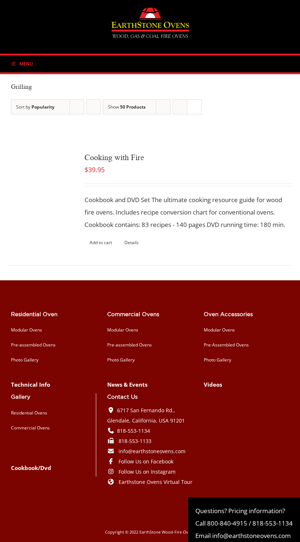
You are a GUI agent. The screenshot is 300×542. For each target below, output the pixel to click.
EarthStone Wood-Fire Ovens (167, 532)
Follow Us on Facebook (146, 461)
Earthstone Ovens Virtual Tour (155, 481)
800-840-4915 (227, 523)
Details (131, 242)
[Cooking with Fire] (40, 183)
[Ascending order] (93, 106)
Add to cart (101, 242)
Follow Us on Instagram (147, 471)
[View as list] (194, 107)
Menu (26, 64)
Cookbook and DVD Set (117, 200)
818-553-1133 (135, 440)
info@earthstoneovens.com (152, 451)
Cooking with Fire (114, 156)
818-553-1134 (133, 430)
